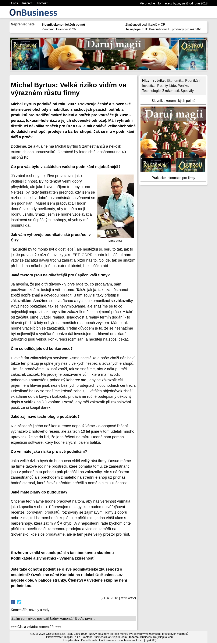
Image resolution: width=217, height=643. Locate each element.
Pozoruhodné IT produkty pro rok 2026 (163, 29)
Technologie (151, 91)
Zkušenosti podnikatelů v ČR (145, 24)
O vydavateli (71, 640)
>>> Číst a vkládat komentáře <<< (36, 627)
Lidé (172, 85)
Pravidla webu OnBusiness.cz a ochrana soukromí (112, 640)
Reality (162, 85)
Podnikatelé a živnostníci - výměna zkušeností (53, 558)
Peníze (183, 85)
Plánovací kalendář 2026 (59, 29)
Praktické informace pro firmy (173, 178)
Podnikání (192, 80)
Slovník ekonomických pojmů (173, 101)
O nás (14, 3)
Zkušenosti (170, 91)
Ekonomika (175, 80)
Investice (149, 85)
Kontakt (42, 3)
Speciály (187, 91)
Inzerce (27, 3)
